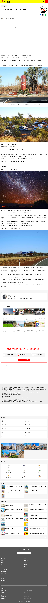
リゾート (29, 428)
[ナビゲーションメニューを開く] (46, 1)
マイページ (27, 581)
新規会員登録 (4, 581)
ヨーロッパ (6, 421)
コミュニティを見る (24, 359)
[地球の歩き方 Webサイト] (5, 1)
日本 (28, 435)
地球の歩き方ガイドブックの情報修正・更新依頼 (12, 394)
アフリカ (5, 435)
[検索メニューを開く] (43, 1)
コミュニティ (3, 580)
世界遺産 (24, 472)
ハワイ (5, 428)
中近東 (28, 432)
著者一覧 (2, 578)
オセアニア (5, 3)
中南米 (5, 424)
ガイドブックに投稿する (28, 590)
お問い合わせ (26, 592)
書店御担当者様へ (4, 590)
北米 (28, 421)
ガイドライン (26, 588)
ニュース (2, 576)
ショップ (39, 477)
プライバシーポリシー (27, 586)
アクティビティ (8, 477)
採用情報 (2, 592)
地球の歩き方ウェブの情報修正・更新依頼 (10, 393)
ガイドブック (3, 573)
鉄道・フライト (24, 477)
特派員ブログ (15, 3)
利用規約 (2, 588)
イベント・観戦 (8, 472)
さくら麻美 (27, 55)
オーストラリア (10, 3)
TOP (1, 3)
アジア (5, 432)
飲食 (8, 467)
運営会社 (2, 586)
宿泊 (39, 467)
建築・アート (24, 467)
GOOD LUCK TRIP (4, 583)
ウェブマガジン (4, 569)
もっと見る (44, 537)
